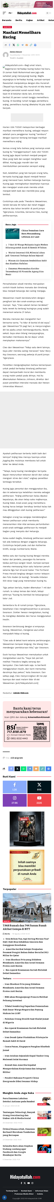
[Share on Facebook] (9, 45)
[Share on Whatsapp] (18, 45)
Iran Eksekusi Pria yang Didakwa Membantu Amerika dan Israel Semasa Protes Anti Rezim (23, 962)
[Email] (27, 45)
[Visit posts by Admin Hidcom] (6, 55)
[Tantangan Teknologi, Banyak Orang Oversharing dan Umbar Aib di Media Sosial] (44, 1115)
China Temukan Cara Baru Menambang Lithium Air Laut (32, 233)
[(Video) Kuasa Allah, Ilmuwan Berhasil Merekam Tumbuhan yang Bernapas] (44, 1132)
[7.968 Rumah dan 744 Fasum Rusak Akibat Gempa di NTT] (27, 907)
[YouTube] (28, 1183)
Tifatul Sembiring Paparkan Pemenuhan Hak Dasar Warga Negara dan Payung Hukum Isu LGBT (25, 1010)
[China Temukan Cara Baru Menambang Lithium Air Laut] (12, 233)
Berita (7, 921)
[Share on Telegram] (22, 45)
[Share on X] (14, 45)
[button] (5, 13)
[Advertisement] (27, 117)
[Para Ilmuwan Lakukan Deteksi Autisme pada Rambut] (44, 1101)
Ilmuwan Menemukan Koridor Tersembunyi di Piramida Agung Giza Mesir (25, 271)
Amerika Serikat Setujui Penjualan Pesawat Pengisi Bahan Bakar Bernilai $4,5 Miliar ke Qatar (25, 952)
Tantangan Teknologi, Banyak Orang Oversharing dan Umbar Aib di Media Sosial (19, 1115)
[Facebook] (15, 787)
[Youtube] (39, 800)
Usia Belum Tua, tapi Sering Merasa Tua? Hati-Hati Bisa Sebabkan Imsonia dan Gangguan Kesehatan (26, 942)
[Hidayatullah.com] (27, 13)
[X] (39, 787)
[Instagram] (15, 800)
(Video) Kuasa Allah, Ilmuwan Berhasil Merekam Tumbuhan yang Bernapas (19, 1132)
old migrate (17, 758)
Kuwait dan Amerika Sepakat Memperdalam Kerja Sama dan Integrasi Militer (24, 1068)
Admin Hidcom (16, 52)
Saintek (7, 27)
